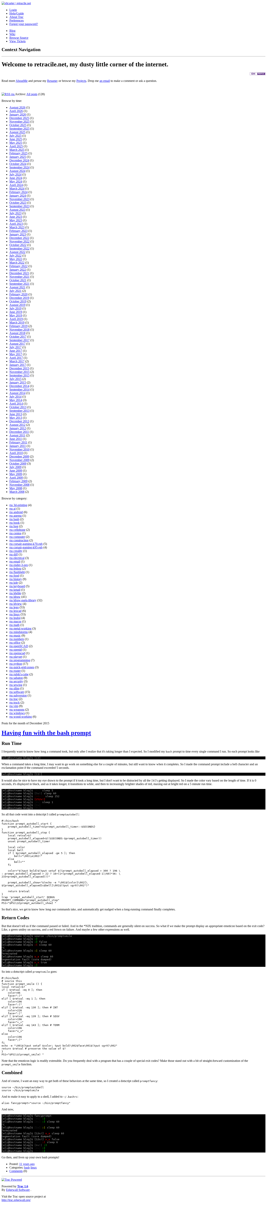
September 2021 (19, 283)
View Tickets (17, 41)
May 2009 (15, 474)
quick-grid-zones (23, 667)
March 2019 (16, 322)
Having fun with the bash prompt (46, 732)
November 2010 (19, 449)
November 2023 (19, 199)
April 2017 (16, 357)
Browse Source (18, 37)
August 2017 (17, 343)
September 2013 (19, 410)
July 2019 (15, 308)
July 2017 (15, 347)
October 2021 (17, 280)
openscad (19, 653)
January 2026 (17, 114)
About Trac (16, 17)
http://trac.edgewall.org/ (16, 1200)
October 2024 (17, 164)
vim (15, 706)
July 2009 (15, 467)
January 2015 (17, 382)
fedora (17, 568)
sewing (17, 685)
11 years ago (27, 1164)
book (16, 522)
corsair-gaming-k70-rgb (28, 544)
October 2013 (17, 407)
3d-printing (20, 505)
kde (15, 582)
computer (19, 536)
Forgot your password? (23, 24)
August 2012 (17, 424)
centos (17, 533)
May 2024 (15, 181)
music (17, 635)
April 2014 (16, 403)
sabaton (18, 677)
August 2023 (17, 209)
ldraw (17, 596)
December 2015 (19, 368)
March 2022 (16, 262)
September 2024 (19, 167)
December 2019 (19, 297)
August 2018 (17, 333)
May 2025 (15, 142)
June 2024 (15, 178)
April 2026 (16, 111)
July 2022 (15, 255)
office (17, 642)
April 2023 (16, 223)
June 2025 (15, 139)
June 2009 (15, 470)
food (16, 575)
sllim (16, 688)
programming (21, 660)
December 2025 (19, 118)
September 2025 (19, 128)
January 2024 (17, 195)
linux (16, 614)
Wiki (12, 34)
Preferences (16, 20)
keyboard (19, 586)
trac (15, 699)
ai (14, 508)
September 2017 (19, 340)
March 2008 (16, 491)
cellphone (19, 529)
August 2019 (17, 305)
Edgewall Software (18, 1189)
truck (16, 702)
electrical (18, 558)
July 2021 (15, 290)
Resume (52, 80)
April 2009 (16, 477)
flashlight (19, 572)
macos (17, 621)
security (18, 681)
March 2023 (16, 227)
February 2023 (18, 230)
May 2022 (15, 259)
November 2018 (19, 329)
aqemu (17, 515)
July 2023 (15, 213)
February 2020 (18, 294)
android (18, 512)
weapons (18, 709)
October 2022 (17, 245)
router (17, 670)
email (16, 561)
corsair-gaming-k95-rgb (28, 547)
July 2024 (15, 174)
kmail (16, 589)
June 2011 (15, 439)
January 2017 (17, 364)
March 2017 (16, 361)
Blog (12, 30)
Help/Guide (16, 13)
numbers (18, 639)
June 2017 (15, 350)
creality (17, 551)
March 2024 (16, 188)
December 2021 (19, 273)
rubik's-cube (21, 674)
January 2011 (17, 446)
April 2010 (16, 453)
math (16, 625)
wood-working (22, 716)
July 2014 (15, 396)
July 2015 (15, 379)
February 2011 (18, 442)
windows (19, 713)
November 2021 (19, 276)
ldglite (17, 593)
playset (17, 656)
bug (15, 526)
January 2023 (17, 234)
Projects (81, 80)
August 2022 (17, 252)
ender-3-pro (20, 565)
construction (21, 540)
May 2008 (15, 488)
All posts (31, 94)
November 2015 (19, 372)
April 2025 (16, 146)
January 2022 (17, 269)
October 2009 (17, 463)
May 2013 (15, 417)
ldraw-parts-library (24, 600)
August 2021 (17, 287)
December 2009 (19, 456)
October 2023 (17, 202)
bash (16, 519)
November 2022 (19, 241)
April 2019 (16, 319)
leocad (17, 610)
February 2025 (18, 153)
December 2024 (19, 160)
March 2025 (16, 149)
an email (104, 80)
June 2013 (15, 414)
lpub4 (17, 618)
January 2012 (17, 428)
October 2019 (17, 301)
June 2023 (15, 216)
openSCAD (20, 646)
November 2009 (19, 460)
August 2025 (17, 132)
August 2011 (17, 435)
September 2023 (19, 206)
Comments (16, 1171)
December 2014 (19, 386)
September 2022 (19, 248)
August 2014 (17, 393)
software (18, 692)
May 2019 (15, 315)
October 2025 (17, 125)
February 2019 (18, 326)
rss (12, 94)
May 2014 (15, 400)
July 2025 (15, 135)
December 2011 (19, 431)
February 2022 (18, 266)
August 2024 (17, 171)
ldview (17, 603)
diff (15, 554)
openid (17, 649)
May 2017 (15, 354)
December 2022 (19, 238)
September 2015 (19, 375)
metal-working (22, 628)
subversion (20, 695)
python (17, 663)
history (17, 579)
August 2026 (17, 107)
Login (13, 10)
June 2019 (15, 312)
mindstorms (20, 632)
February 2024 (18, 192)
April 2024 (16, 185)
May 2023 (15, 220)
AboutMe (22, 80)
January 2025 (17, 156)
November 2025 (19, 121)
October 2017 (17, 336)
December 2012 (19, 421)
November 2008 (19, 484)
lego (16, 607)
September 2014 (19, 389)
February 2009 (18, 481)
